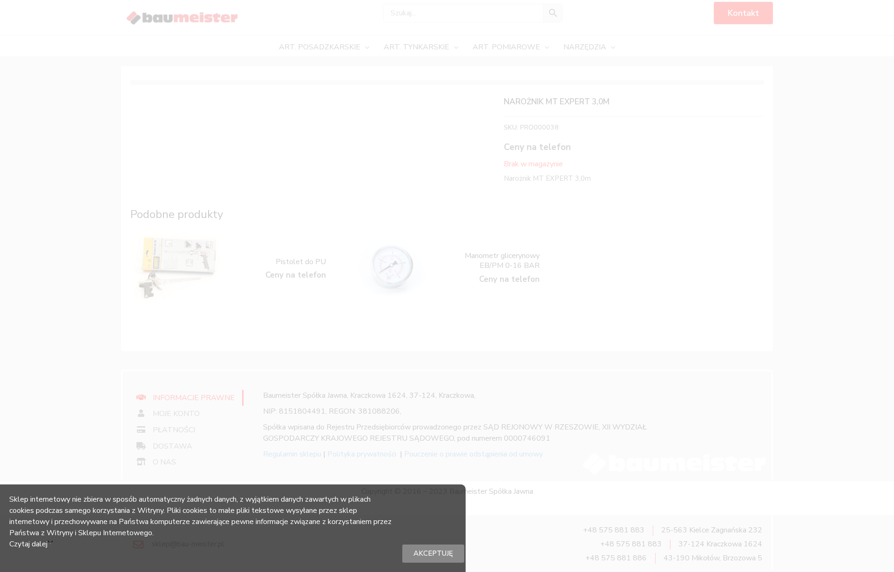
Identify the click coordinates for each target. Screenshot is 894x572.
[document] (447, 286)
